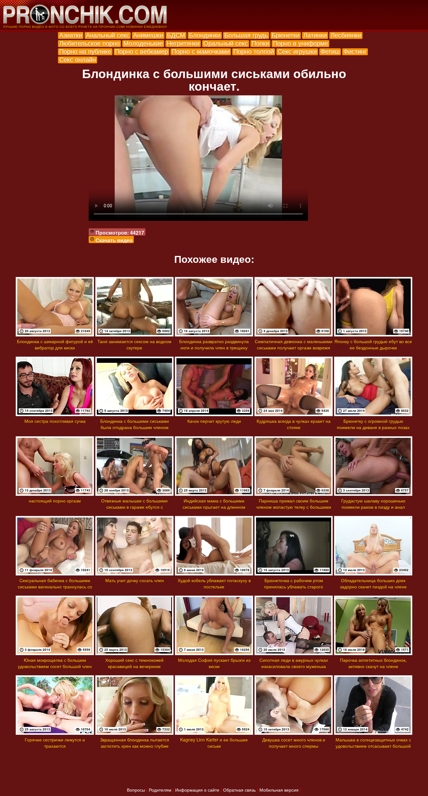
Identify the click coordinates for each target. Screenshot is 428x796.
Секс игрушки (297, 51)
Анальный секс (107, 34)
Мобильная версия (279, 790)
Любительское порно (89, 42)
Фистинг (355, 51)
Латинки (315, 34)
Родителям (160, 790)
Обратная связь (239, 790)
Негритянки (183, 42)
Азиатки (70, 34)
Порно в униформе (300, 42)
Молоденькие (143, 42)
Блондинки (205, 34)
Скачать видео (114, 240)
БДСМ (176, 34)
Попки (260, 42)
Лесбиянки (346, 34)
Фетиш (330, 51)
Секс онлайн (77, 59)
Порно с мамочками (201, 51)
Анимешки (148, 34)
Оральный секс (225, 42)
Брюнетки (286, 34)
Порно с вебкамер (141, 51)
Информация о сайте (197, 790)
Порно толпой (253, 51)
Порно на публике (85, 51)
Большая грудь (246, 34)
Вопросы (136, 790)
